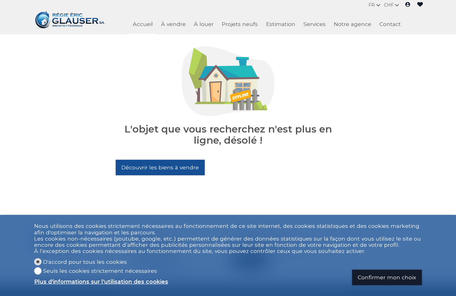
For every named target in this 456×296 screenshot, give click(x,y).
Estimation (280, 24)
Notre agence (352, 24)
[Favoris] (420, 5)
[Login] (408, 5)
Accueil (143, 24)
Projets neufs (240, 24)
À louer (204, 24)
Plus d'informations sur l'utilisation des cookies (101, 282)
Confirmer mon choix (387, 277)
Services (314, 24)
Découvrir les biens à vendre (160, 167)
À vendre (173, 24)
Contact (390, 24)
